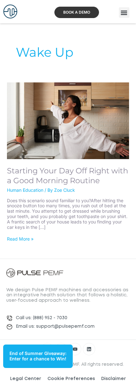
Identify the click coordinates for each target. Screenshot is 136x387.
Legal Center (25, 379)
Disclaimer (113, 379)
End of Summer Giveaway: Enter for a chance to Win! (37, 356)
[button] (124, 12)
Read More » (20, 239)
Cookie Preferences (71, 379)
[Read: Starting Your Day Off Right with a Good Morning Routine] (68, 120)
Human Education (25, 190)
